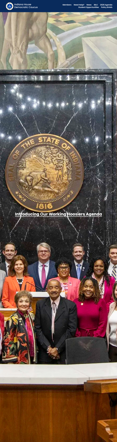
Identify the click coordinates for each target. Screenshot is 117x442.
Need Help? (79, 5)
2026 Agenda (106, 5)
